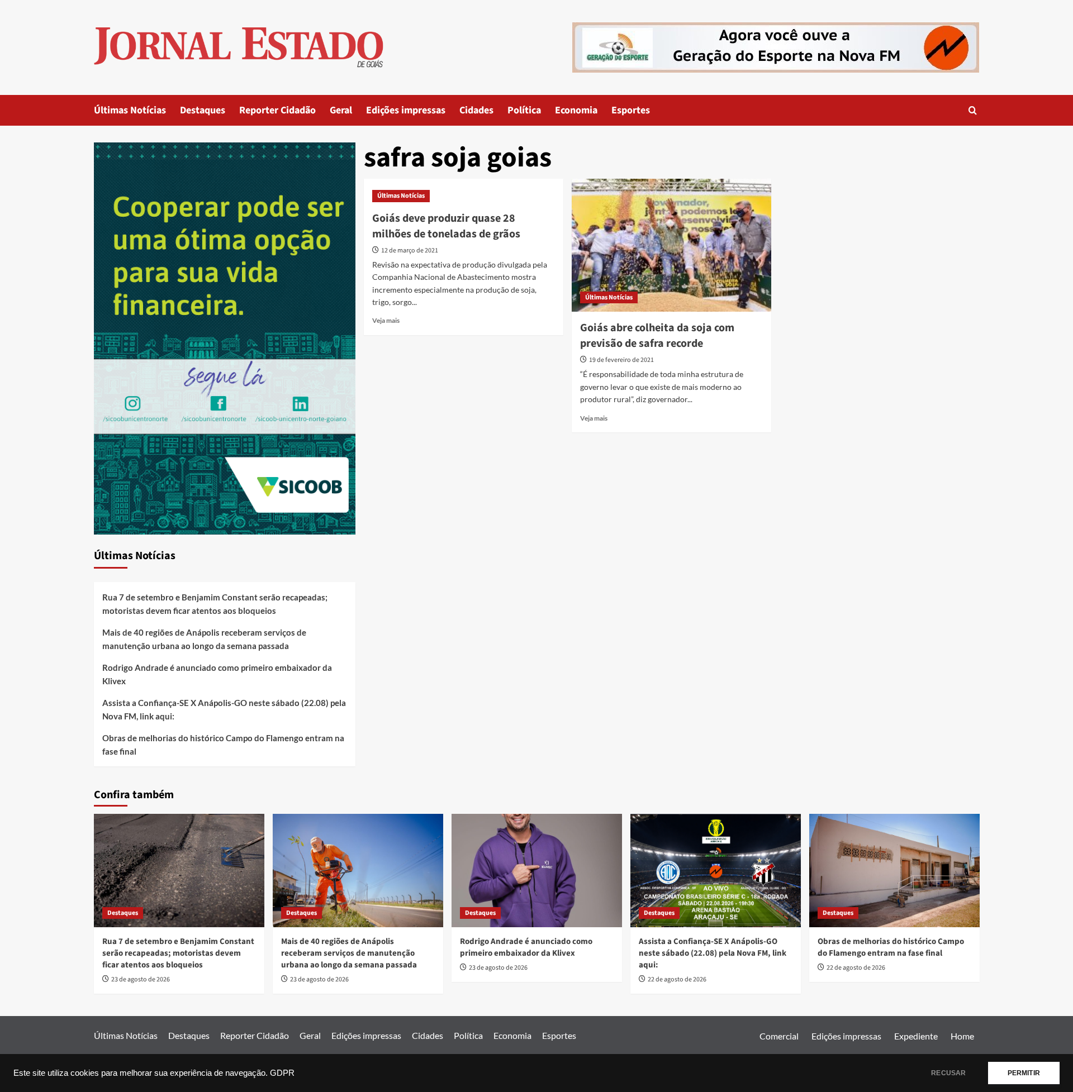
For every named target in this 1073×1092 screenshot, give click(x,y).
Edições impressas (405, 110)
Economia (576, 110)
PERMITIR (1024, 1073)
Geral (341, 110)
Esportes (630, 110)
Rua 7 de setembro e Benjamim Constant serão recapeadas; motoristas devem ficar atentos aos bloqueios (214, 604)
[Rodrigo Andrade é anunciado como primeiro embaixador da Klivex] (537, 870)
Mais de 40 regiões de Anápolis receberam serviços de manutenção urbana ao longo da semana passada (204, 639)
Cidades (476, 110)
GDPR (282, 1073)
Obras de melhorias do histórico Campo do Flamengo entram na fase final (223, 744)
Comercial (779, 1036)
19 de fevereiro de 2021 (621, 360)
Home (962, 1036)
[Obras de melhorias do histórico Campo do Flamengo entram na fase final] (894, 870)
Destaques (202, 110)
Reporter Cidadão (277, 110)
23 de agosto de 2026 (140, 979)
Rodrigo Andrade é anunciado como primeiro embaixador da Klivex (217, 674)
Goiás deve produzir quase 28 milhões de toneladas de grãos (446, 226)
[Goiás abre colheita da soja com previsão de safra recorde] (671, 245)
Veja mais (386, 320)
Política (524, 110)
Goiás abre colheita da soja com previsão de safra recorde (657, 335)
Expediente (916, 1036)
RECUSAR (948, 1073)
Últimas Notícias (130, 110)
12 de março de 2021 (409, 250)
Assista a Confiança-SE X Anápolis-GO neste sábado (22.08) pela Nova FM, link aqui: (224, 709)
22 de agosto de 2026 (677, 979)
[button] (973, 110)
